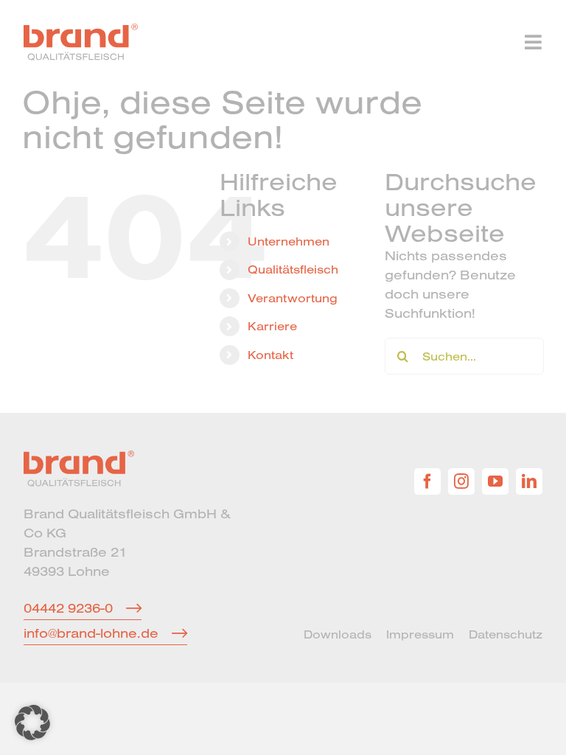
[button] (32, 722)
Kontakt (270, 354)
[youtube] (495, 481)
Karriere (272, 326)
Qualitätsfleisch (293, 269)
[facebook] (427, 481)
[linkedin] (529, 481)
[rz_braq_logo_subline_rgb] (81, 29)
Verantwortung (293, 297)
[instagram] (461, 481)
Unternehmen (288, 241)
